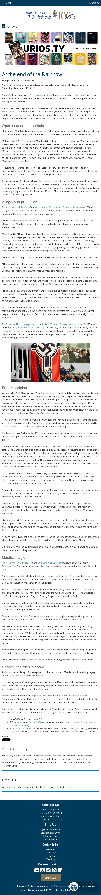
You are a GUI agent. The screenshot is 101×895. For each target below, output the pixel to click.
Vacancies (50, 849)
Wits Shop (51, 859)
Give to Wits (50, 877)
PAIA (56, 890)
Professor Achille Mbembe (15, 207)
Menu (8, 2)
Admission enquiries (50, 816)
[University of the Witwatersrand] (50, 14)
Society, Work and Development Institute (62, 324)
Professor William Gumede (15, 562)
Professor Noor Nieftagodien (20, 324)
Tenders (50, 856)
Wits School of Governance (51, 562)
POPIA (48, 890)
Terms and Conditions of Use (31, 890)
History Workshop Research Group (27, 327)
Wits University (36, 95)
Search (92, 2)
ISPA (62, 890)
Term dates (50, 852)
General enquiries (50, 809)
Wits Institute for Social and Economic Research (58, 207)
